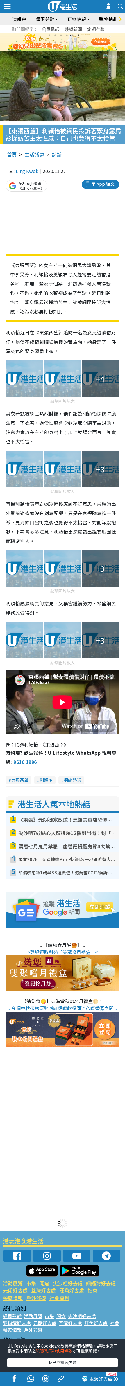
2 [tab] (55, 35)
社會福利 (59, 1298)
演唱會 (19, 19)
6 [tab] (78, 35)
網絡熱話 (72, 780)
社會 (92, 1290)
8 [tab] (55, 42)
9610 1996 (25, 761)
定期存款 (96, 29)
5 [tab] (73, 35)
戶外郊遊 (36, 1298)
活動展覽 (13, 1283)
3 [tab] (61, 35)
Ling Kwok (27, 171)
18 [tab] (78, 49)
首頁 (12, 154)
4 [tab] (67, 35)
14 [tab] (55, 49)
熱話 (57, 154)
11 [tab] (73, 42)
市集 (31, 1283)
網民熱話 (12, 1316)
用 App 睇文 (103, 184)
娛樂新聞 (73, 29)
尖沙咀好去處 (68, 1283)
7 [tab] (49, 42)
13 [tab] (49, 49)
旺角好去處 (71, 1290)
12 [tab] (78, 42)
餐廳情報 (13, 1298)
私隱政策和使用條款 (54, 1351)
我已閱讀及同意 (62, 1362)
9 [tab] (61, 42)
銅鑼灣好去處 (101, 1283)
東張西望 (19, 780)
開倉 (44, 1283)
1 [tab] (49, 35)
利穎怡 (46, 780)
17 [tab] (73, 49)
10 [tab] (67, 42)
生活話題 (34, 154)
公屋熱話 (50, 29)
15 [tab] (61, 49)
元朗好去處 (15, 1290)
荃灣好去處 (43, 1290)
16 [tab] (67, 49)
